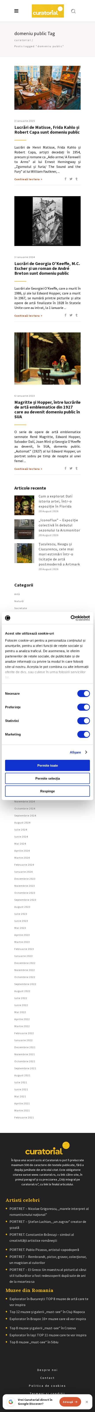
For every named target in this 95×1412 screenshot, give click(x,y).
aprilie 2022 (22, 1019)
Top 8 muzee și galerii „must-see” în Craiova (43, 1328)
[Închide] (87, 1402)
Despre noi (47, 1370)
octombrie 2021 (24, 1061)
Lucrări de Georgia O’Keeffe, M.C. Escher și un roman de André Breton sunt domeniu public (47, 268)
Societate (20, 608)
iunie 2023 (21, 920)
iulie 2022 (20, 998)
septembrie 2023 (25, 899)
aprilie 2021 (22, 1103)
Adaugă (68, 1401)
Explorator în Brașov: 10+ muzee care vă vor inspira (48, 1319)
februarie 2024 (24, 864)
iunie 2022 (21, 1005)
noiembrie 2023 (24, 885)
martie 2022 (22, 1026)
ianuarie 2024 (23, 871)
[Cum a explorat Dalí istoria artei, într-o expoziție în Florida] (24, 505)
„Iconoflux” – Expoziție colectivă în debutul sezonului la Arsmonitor (59, 525)
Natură (19, 601)
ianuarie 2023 (23, 956)
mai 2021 (20, 1096)
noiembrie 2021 (24, 1054)
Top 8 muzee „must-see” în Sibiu (34, 1342)
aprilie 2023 (22, 935)
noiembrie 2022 (24, 970)
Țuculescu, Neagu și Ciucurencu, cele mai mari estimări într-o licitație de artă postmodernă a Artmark (59, 554)
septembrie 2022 (25, 984)
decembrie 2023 (25, 878)
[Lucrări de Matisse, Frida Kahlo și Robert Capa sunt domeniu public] (47, 88)
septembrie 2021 (25, 1068)
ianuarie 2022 (23, 1040)
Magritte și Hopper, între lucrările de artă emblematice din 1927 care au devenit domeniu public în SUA (47, 409)
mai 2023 (20, 927)
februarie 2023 (24, 949)
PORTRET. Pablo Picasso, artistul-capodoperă (44, 1249)
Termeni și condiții (47, 1394)
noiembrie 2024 (24, 801)
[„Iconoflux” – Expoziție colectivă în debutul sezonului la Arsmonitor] (24, 529)
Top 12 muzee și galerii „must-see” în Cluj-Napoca (47, 1312)
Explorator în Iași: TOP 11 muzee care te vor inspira (48, 1335)
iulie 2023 (20, 913)
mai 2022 (20, 1012)
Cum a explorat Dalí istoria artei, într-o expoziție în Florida (55, 501)
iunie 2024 (21, 836)
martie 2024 (22, 857)
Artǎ (17, 594)
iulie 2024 (20, 829)
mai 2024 (20, 843)
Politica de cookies (47, 1386)
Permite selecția (47, 778)
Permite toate (47, 765)
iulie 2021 (20, 1082)
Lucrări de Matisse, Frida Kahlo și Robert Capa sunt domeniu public (47, 129)
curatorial (22, 40)
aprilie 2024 (22, 850)
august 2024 (22, 822)
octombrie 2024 (24, 808)
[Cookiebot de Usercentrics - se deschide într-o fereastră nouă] (70, 618)
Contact (47, 1378)
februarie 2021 (24, 1117)
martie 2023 (22, 942)
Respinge (47, 791)
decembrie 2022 (25, 963)
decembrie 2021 (25, 1047)
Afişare (75, 752)
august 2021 (22, 1075)
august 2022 (22, 991)
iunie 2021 (21, 1089)
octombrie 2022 (24, 977)
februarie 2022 (24, 1033)
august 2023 (22, 906)
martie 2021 (22, 1110)
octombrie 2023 (24, 892)
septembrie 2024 (25, 815)
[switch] (83, 707)
